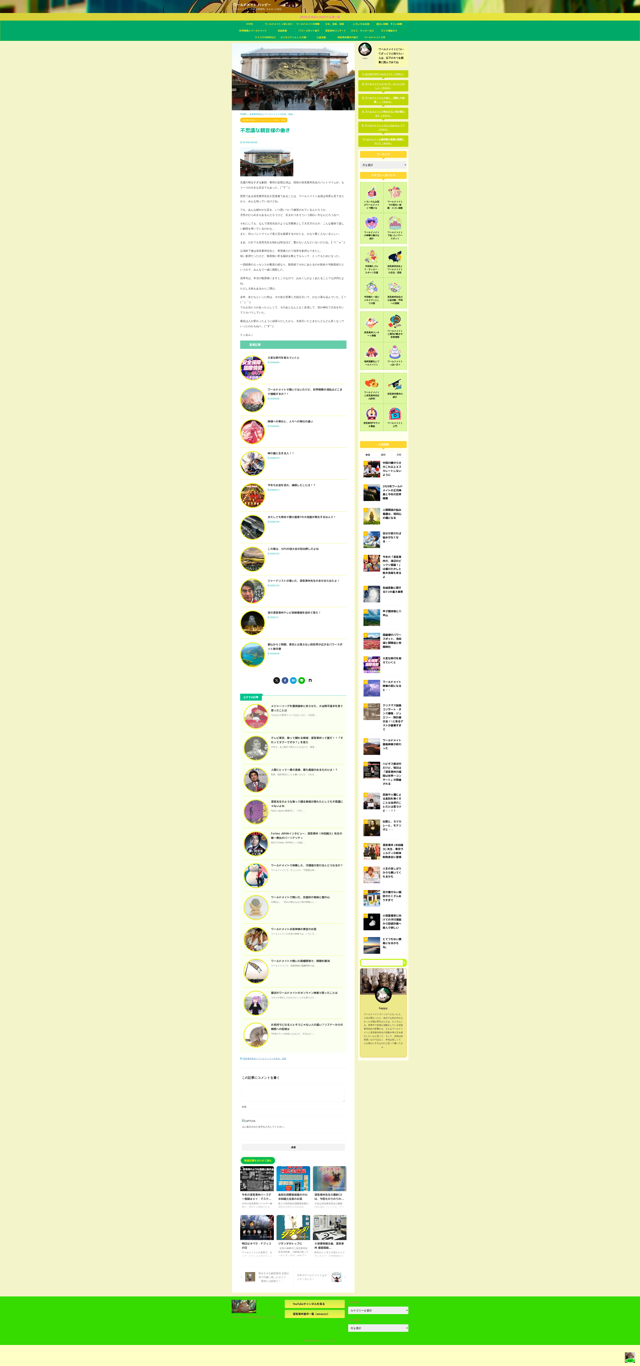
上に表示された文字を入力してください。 (264, 1126)
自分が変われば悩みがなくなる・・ (392, 537)
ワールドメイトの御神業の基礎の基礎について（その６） (383, 141)
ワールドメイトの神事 (308, 24)
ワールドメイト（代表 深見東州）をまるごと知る (254, 1317)
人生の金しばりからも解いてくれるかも (392, 872)
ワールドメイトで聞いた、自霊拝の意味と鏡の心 (300, 897)
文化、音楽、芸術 (334, 24)
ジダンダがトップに (290, 1243)
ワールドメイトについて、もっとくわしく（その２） (385, 85)
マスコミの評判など (265, 37)
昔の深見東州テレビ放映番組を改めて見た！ (294, 612)
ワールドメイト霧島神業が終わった (392, 744)
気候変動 (282, 30)
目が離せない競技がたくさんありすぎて (392, 896)
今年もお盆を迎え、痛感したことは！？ (292, 485)
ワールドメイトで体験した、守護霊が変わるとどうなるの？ (307, 865)
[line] (301, 680)
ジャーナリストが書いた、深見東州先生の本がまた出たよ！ (304, 581)
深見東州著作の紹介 (347, 37)
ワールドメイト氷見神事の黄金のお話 (293, 929)
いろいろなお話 (361, 24)
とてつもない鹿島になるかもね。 (392, 943)
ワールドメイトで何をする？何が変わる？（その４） (385, 113)
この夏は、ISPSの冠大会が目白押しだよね (293, 549)
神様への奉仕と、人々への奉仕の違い (290, 421)
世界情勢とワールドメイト (253, 30)
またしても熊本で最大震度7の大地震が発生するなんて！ (302, 517)
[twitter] (276, 680)
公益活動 (321, 37)
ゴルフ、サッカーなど (362, 30)
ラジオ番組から (389, 30)
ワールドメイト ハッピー (252, 4)
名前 (244, 1106)
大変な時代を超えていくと (284, 358)
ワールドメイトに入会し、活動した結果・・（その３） (385, 99)
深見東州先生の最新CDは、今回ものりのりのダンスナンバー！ (329, 1199)
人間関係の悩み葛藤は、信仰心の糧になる (392, 514)
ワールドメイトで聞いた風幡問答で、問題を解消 (300, 961)
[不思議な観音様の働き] (293, 680)
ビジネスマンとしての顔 (293, 37)
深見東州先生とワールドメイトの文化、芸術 (264, 1058)
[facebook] (285, 680)
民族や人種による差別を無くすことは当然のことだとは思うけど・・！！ (392, 802)
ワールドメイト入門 (374, 37)
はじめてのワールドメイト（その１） (385, 74)
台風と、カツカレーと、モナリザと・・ (392, 825)
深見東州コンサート (335, 30)
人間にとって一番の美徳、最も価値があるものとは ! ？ (304, 770)
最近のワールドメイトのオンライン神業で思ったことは (304, 993)
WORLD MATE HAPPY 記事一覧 (320, 17)
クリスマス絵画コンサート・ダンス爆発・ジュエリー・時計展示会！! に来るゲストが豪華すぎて (393, 717)
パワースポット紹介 (309, 30)
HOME (249, 24)
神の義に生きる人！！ (281, 453)
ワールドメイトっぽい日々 (279, 24)
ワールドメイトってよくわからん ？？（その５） (385, 127)
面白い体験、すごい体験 (389, 24)
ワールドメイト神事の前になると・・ (392, 686)
